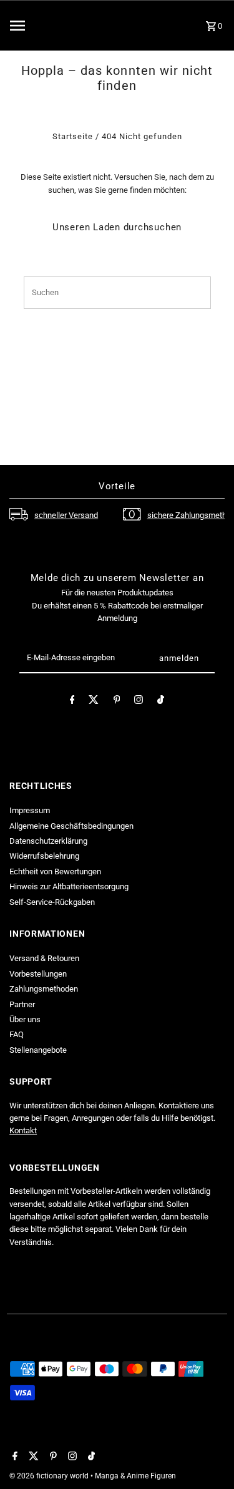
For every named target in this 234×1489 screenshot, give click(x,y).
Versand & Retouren (44, 958)
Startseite (72, 136)
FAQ (16, 1034)
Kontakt (23, 1130)
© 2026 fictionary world (49, 1476)
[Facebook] (72, 701)
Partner (22, 1004)
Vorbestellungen (38, 974)
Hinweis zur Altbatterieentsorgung (69, 886)
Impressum (29, 810)
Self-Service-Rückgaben (52, 902)
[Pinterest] (117, 701)
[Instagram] (138, 701)
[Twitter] (94, 701)
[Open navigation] (40, 25)
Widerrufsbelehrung (44, 856)
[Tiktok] (160, 701)
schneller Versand (66, 515)
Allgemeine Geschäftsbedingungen (71, 826)
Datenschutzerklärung (48, 841)
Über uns (25, 1019)
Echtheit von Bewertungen (55, 871)
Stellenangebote (38, 1050)
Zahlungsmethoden (43, 988)
